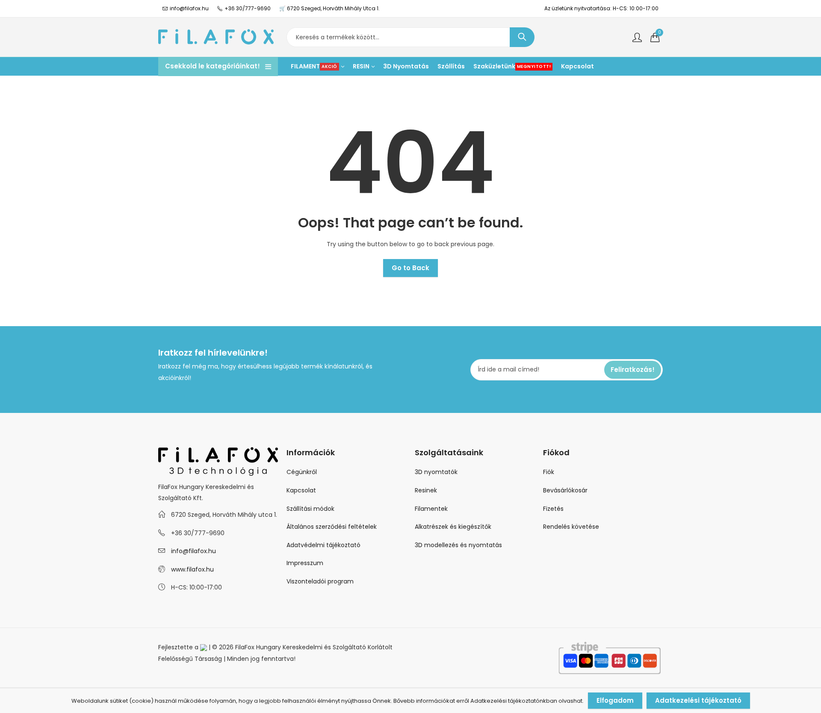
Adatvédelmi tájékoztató (323, 545)
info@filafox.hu (193, 551)
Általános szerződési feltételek (331, 526)
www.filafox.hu (192, 569)
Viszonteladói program (320, 581)
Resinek (426, 490)
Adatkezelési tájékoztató (698, 700)
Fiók (548, 472)
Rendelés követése (571, 526)
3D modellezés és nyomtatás (458, 545)
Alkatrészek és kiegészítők (453, 526)
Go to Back (410, 267)
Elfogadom (615, 700)
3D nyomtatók (436, 472)
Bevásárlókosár (565, 490)
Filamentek (431, 508)
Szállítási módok (310, 508)
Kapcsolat (301, 490)
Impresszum (304, 563)
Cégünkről (301, 472)
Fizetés (553, 508)
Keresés (522, 37)
